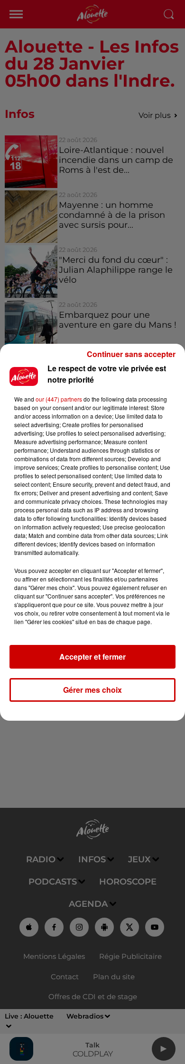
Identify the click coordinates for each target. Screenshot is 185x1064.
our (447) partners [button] (59, 399)
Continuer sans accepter (131, 354)
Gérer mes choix (92, 689)
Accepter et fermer (92, 656)
